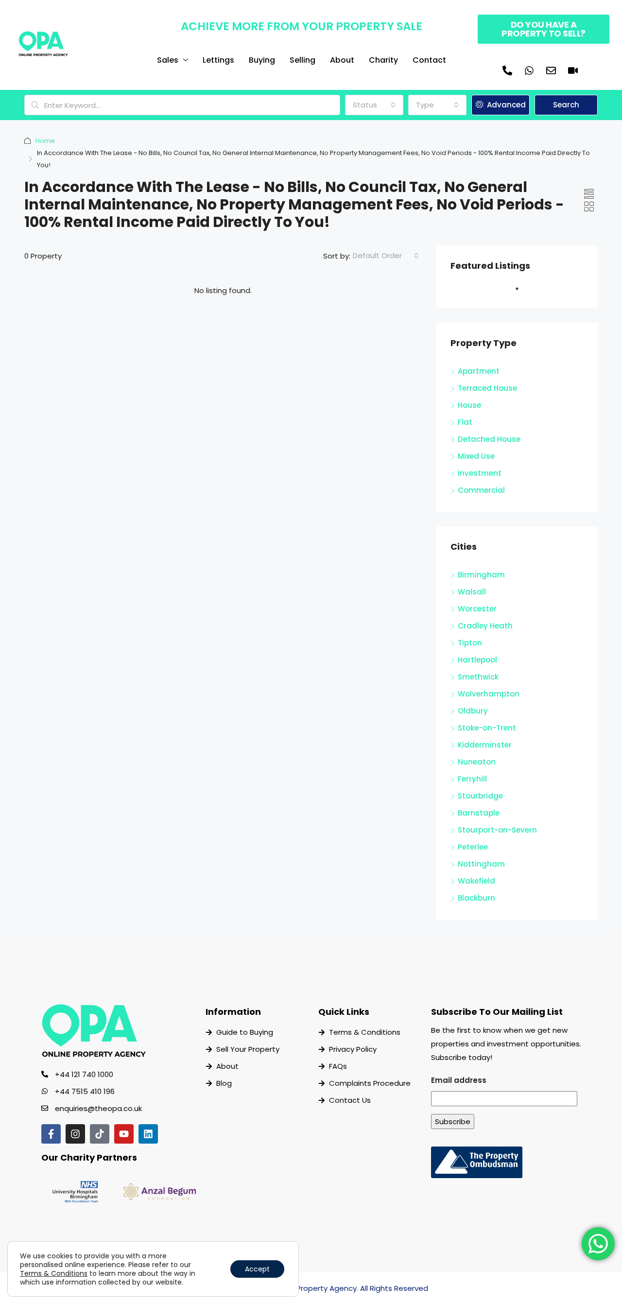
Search (566, 105)
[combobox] (374, 105)
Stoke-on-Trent (487, 728)
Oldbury (473, 711)
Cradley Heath (485, 626)
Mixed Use (476, 456)
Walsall (472, 592)
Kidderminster (485, 745)
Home (45, 140)
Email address (458, 1080)
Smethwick (478, 677)
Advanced (505, 105)
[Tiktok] (99, 1134)
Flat (465, 422)
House (469, 405)
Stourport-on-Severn (497, 830)
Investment (479, 473)
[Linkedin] (148, 1134)
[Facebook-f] (51, 1134)
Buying (262, 60)
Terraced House (487, 388)
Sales (167, 60)
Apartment (479, 371)
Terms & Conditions (53, 1273)
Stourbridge (480, 796)
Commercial (481, 490)
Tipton (470, 643)
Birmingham (481, 575)
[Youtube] (124, 1134)
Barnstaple (479, 813)
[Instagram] (75, 1134)
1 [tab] (522, 292)
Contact (429, 60)
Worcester (477, 609)
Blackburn (476, 898)
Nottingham (481, 864)
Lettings (218, 60)
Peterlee (473, 847)
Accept (257, 1269)
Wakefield (476, 881)
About (342, 60)
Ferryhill (472, 779)
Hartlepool (477, 660)
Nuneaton (477, 762)
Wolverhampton (488, 694)
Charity (383, 60)
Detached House (489, 439)
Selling (302, 60)
